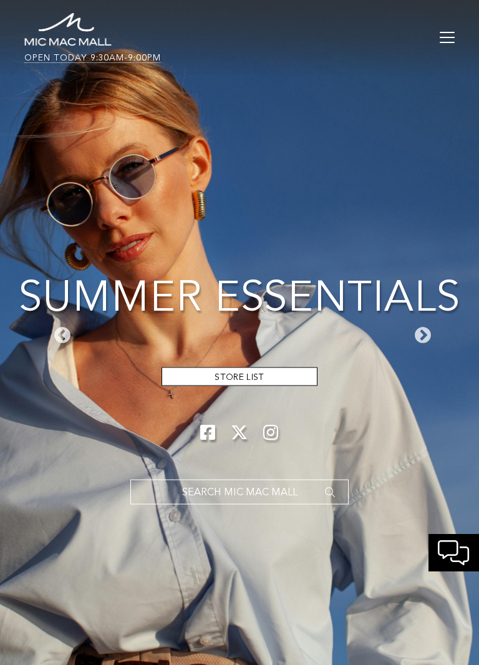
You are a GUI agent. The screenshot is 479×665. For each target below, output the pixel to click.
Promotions (239, 376)
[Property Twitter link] (239, 432)
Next (420, 332)
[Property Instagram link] (271, 432)
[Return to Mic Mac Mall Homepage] (68, 28)
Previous (59, 332)
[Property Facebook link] (208, 432)
